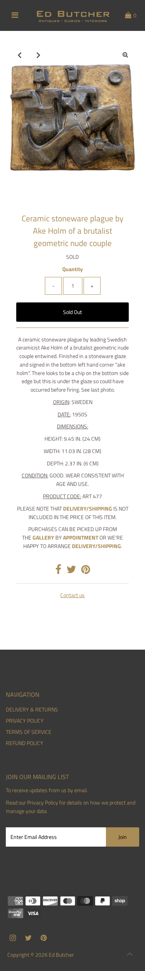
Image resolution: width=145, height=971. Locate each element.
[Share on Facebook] (58, 571)
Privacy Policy (42, 802)
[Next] (38, 54)
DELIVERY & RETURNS (32, 709)
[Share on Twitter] (71, 571)
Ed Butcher (61, 955)
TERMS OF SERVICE (28, 732)
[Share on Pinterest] (85, 571)
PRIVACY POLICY (25, 721)
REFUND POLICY (24, 743)
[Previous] (19, 54)
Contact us (72, 595)
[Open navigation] (15, 15)
